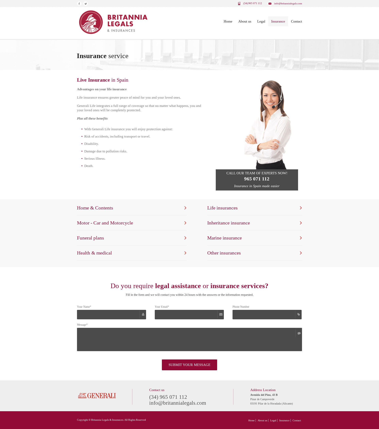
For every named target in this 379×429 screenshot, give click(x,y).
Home (228, 21)
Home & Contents (95, 207)
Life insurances (222, 207)
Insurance (278, 21)
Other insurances (224, 253)
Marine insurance (224, 237)
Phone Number (241, 306)
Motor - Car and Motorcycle (105, 222)
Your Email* (162, 306)
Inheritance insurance (228, 222)
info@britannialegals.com (288, 3)
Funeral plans (90, 237)
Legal (261, 21)
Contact (296, 21)
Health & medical (94, 253)
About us (244, 21)
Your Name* (84, 306)
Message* (82, 324)
